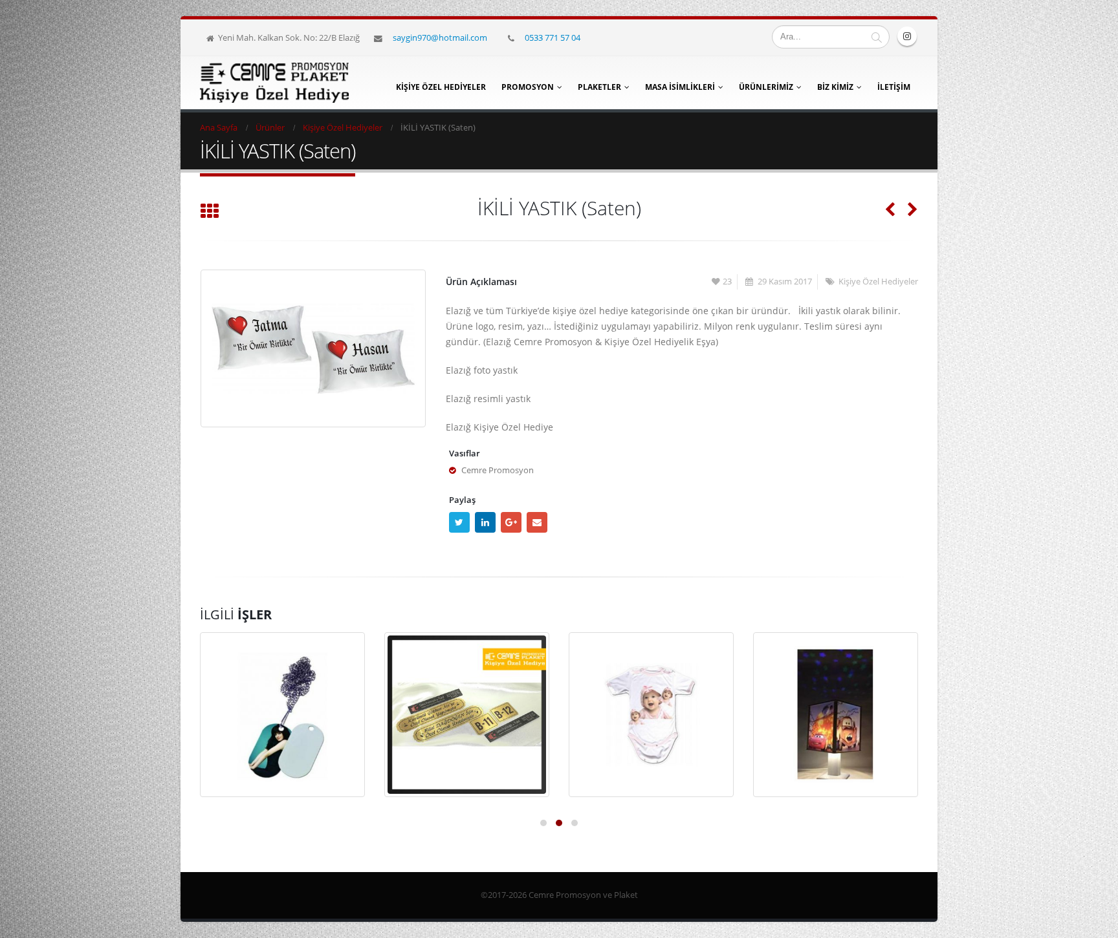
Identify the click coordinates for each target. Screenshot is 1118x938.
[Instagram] (907, 36)
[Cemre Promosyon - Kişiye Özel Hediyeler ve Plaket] (274, 83)
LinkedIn (485, 522)
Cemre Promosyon (497, 470)
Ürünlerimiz (766, 86)
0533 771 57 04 (552, 37)
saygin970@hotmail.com (440, 37)
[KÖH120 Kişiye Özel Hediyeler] (651, 714)
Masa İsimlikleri (680, 86)
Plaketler (599, 86)
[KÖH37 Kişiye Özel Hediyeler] (282, 714)
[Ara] (876, 37)
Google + (511, 522)
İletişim (893, 86)
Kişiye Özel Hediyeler (441, 86)
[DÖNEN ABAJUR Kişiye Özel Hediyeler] (835, 714)
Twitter (459, 522)
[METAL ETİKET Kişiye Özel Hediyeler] (466, 714)
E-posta (537, 522)
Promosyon (527, 86)
